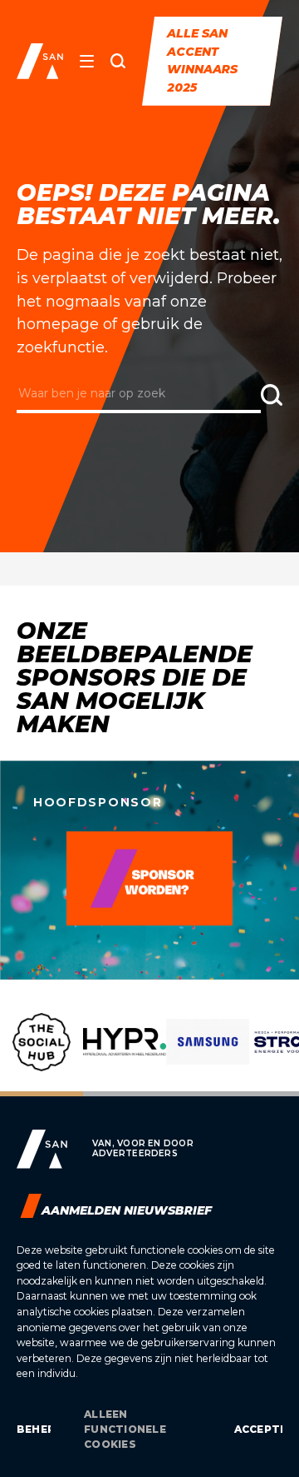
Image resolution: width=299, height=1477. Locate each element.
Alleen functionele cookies (125, 1429)
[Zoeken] (117, 60)
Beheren (34, 1429)
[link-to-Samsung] (207, 1054)
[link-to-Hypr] (124, 1054)
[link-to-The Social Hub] (41, 1054)
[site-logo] (40, 61)
